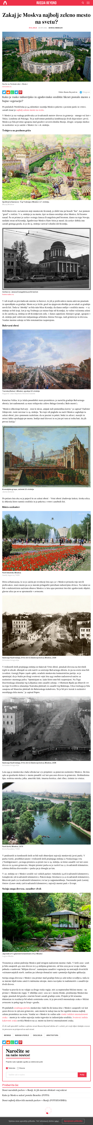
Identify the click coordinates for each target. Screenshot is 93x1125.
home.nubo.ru (8, 294)
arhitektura (52, 1035)
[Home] (5, 3)
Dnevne (22, 1068)
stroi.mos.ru (6, 87)
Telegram (86, 92)
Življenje (33, 28)
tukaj (57, 1121)
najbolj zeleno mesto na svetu (30, 110)
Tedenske (11, 1068)
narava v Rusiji (22, 1035)
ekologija (37, 1035)
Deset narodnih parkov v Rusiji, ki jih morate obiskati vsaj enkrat (34, 1090)
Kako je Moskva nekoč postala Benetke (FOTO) (25, 1095)
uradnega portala (22, 1008)
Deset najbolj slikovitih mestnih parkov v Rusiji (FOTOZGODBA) (34, 1100)
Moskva (7, 1035)
